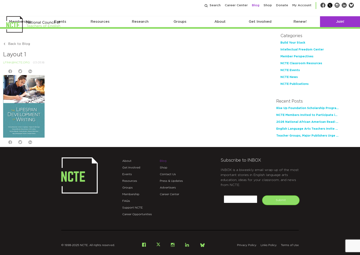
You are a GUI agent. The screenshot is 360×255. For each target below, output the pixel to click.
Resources (100, 21)
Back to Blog (19, 43)
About (220, 21)
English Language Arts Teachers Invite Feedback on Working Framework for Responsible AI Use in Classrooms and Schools (307, 128)
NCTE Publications (294, 84)
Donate (282, 5)
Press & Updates (171, 181)
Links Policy (269, 245)
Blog (255, 5)
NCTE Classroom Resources (301, 63)
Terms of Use (290, 245)
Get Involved (260, 21)
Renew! (300, 21)
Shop (268, 5)
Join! (340, 21)
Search (215, 5)
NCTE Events (290, 70)
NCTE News (289, 77)
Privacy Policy (246, 245)
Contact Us (168, 174)
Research (140, 21)
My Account (301, 5)
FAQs (126, 201)
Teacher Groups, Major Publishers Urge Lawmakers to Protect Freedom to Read (307, 135)
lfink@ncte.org (16, 62)
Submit (281, 200)
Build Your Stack (292, 42)
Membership (130, 194)
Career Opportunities (137, 214)
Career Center (236, 5)
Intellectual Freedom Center (302, 49)
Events (127, 174)
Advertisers (168, 187)
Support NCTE (132, 207)
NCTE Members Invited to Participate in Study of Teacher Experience (307, 115)
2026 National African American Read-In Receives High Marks (307, 122)
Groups (180, 21)
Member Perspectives (296, 56)
